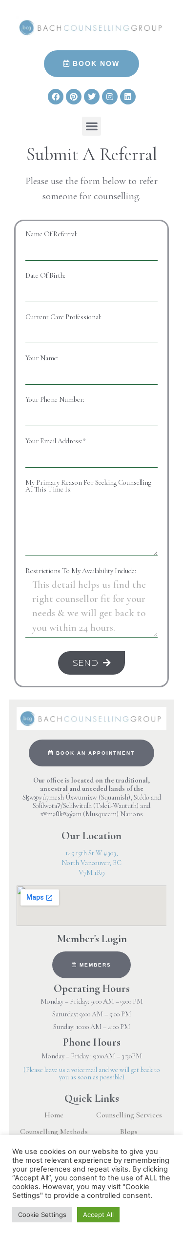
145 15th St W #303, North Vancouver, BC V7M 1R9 (91, 863)
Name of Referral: (51, 234)
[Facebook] (55, 96)
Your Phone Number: (54, 399)
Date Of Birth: (45, 275)
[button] (91, 126)
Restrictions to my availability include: (80, 571)
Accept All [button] (98, 1214)
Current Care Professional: (63, 317)
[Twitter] (92, 96)
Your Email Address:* (55, 441)
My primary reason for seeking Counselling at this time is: (88, 486)
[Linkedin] (128, 96)
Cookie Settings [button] (42, 1214)
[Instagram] (110, 96)
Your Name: (42, 358)
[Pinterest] (73, 96)
